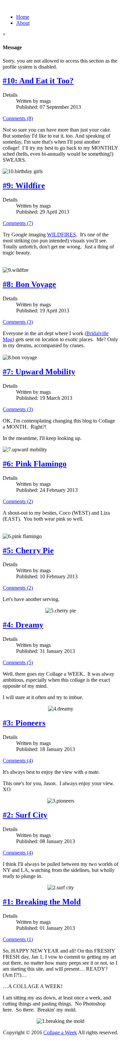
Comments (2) (18, 501)
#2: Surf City (25, 815)
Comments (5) (18, 662)
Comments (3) (18, 322)
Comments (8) (18, 118)
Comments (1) (18, 939)
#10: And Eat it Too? (38, 80)
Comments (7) (18, 223)
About (23, 23)
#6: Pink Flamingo (35, 463)
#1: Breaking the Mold (42, 901)
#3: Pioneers (24, 723)
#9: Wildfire (24, 185)
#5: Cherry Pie (28, 550)
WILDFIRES (61, 234)
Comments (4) (18, 760)
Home (22, 17)
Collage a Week (60, 1032)
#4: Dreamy (23, 624)
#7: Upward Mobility (39, 371)
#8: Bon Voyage (29, 284)
